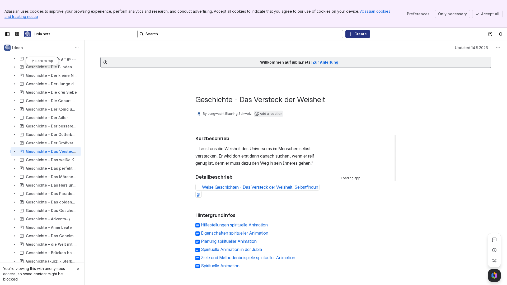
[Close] (78, 269)
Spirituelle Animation (220, 265)
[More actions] (77, 48)
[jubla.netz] (27, 34)
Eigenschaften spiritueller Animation (234, 233)
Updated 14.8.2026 (471, 47)
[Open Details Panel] (494, 250)
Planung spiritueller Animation (229, 241)
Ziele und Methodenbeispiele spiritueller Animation (248, 257)
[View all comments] (494, 239)
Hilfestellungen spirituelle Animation (234, 224)
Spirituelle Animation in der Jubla (231, 249)
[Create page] (494, 260)
